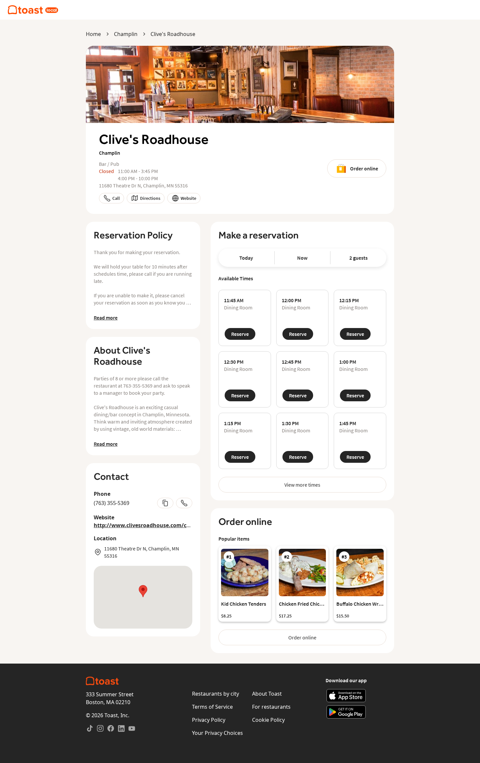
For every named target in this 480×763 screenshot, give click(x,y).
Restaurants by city (215, 693)
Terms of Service (212, 706)
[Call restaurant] (184, 503)
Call (116, 198)
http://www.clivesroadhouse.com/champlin (151, 525)
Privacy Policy (208, 719)
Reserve (240, 334)
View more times (302, 484)
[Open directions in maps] (143, 597)
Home (93, 34)
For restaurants (271, 706)
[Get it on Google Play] (346, 712)
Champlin (125, 34)
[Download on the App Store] (346, 695)
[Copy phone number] (165, 503)
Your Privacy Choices (217, 733)
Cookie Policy (268, 719)
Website (188, 198)
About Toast (267, 693)
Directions (150, 198)
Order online (364, 168)
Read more (106, 317)
